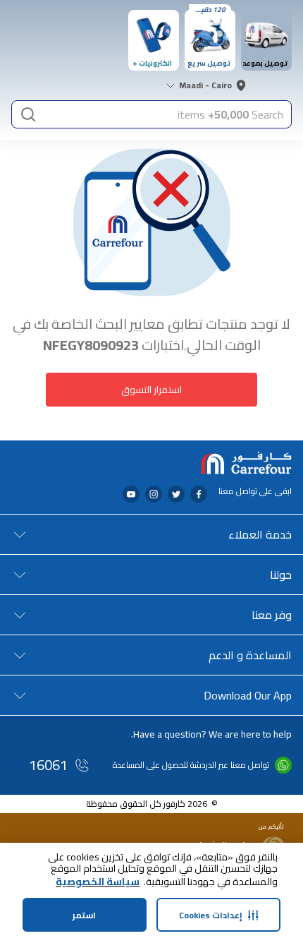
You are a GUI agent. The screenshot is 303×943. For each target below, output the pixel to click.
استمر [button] (84, 915)
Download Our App (248, 695)
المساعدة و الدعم (250, 655)
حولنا (281, 574)
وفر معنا (272, 614)
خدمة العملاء (260, 534)
